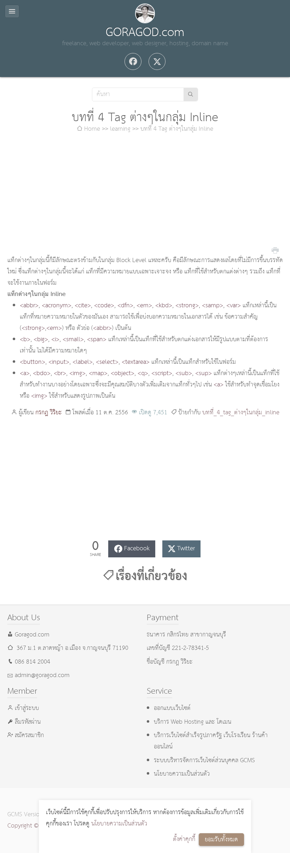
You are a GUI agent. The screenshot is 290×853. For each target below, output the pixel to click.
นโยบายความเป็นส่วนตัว (119, 823)
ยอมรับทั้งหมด (221, 839)
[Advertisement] (145, 195)
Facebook (137, 548)
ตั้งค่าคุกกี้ (184, 839)
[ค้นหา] (191, 94)
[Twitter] (157, 61)
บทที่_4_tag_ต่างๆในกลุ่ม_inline (240, 412)
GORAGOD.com (145, 32)
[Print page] (275, 249)
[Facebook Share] (132, 61)
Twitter (186, 548)
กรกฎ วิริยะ (48, 412)
